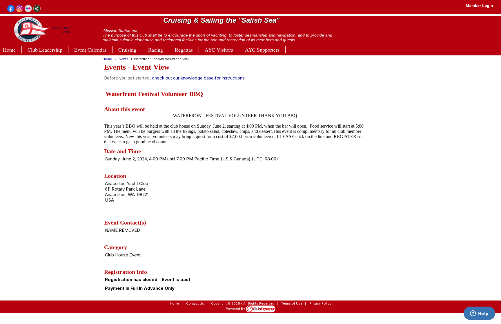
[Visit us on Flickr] (28, 9)
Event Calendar (90, 49)
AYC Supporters (262, 49)
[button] (187, 49)
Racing (155, 49)
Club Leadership (45, 49)
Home (9, 49)
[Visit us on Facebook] (10, 9)
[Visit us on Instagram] (19, 9)
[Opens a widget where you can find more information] (479, 314)
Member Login (479, 5)
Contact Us (195, 303)
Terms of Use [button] (291, 303)
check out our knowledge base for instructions (198, 78)
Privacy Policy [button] (320, 303)
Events (122, 59)
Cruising (127, 49)
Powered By (236, 309)
